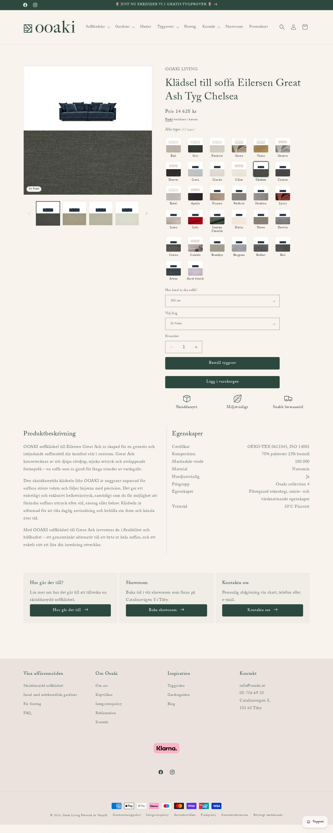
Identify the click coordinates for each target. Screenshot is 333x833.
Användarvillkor (185, 815)
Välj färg (171, 313)
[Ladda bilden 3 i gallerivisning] (101, 213)
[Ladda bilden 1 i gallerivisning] (48, 213)
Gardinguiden (179, 695)
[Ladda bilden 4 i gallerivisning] (127, 213)
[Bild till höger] (146, 213)
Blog (171, 704)
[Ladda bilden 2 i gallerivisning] (74, 213)
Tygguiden (176, 686)
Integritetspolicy (108, 704)
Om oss (101, 686)
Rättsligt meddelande (268, 815)
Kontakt (101, 723)
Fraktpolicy (208, 815)
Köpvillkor (104, 695)
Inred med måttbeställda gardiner (50, 695)
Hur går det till (67, 610)
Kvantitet (172, 337)
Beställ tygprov (222, 363)
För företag (32, 704)
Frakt (169, 119)
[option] (173, 147)
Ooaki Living (71, 815)
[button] (97, 27)
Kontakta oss (258, 610)
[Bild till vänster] (29, 213)
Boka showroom (163, 610)
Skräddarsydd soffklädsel (43, 686)
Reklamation (105, 713)
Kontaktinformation (234, 815)
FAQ (27, 713)
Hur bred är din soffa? (181, 291)
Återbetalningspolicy (127, 815)
